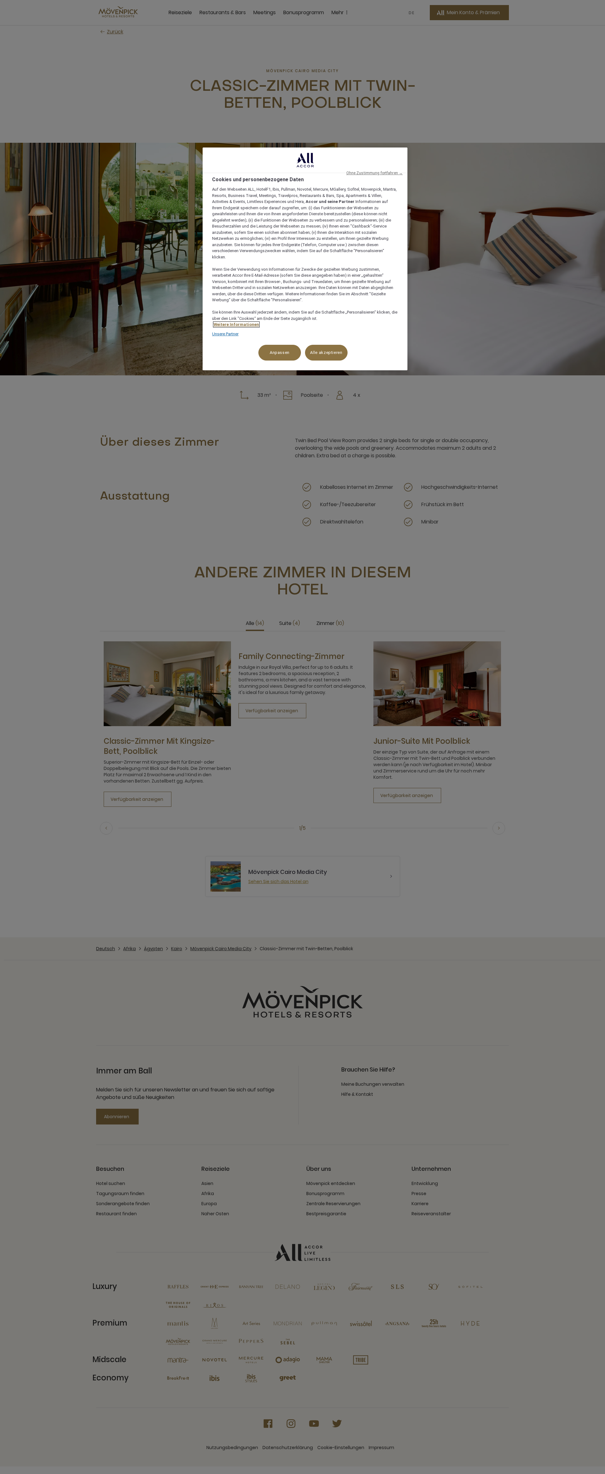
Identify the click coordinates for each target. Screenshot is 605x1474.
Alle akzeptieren (326, 352)
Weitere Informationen (236, 324)
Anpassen (280, 352)
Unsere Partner (225, 334)
